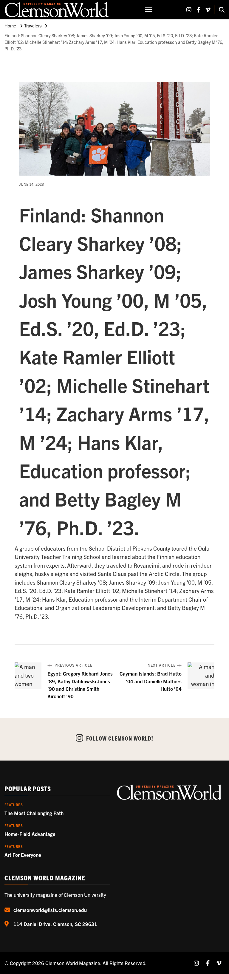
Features (13, 805)
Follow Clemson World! (119, 738)
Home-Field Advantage (29, 834)
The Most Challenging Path (34, 813)
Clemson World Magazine (72, 963)
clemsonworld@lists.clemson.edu (50, 910)
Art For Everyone (22, 854)
